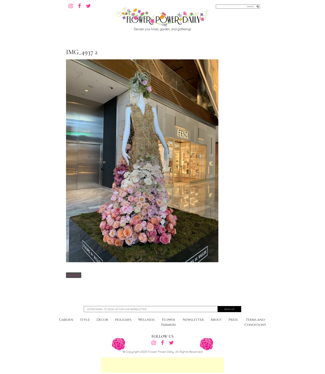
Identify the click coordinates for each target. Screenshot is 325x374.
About (216, 319)
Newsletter (193, 319)
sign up (229, 309)
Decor (102, 319)
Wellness (146, 319)
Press (233, 319)
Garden (66, 319)
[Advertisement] (162, 365)
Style (85, 319)
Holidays (123, 319)
